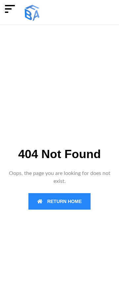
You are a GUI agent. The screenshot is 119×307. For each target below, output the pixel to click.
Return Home (64, 201)
